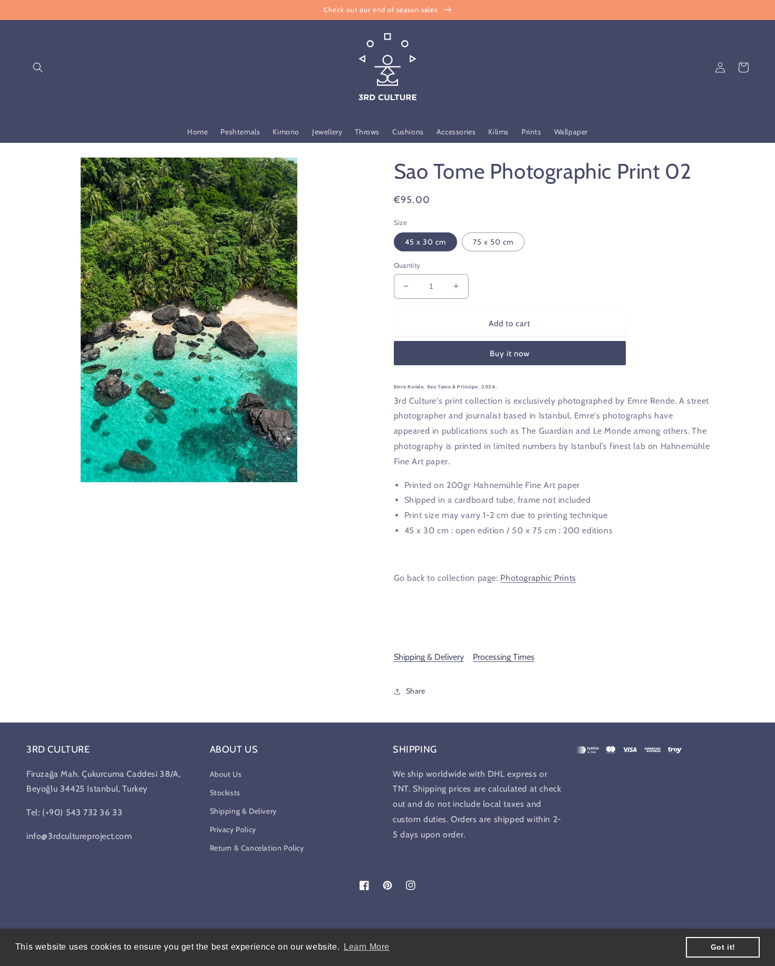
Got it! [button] (723, 947)
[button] (38, 67)
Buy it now (510, 353)
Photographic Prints (538, 578)
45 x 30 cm (425, 242)
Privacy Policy (233, 829)
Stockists (225, 792)
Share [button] (415, 691)
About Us (226, 774)
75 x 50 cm (493, 242)
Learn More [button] (367, 946)
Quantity (407, 265)
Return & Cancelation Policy (257, 848)
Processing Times (504, 657)
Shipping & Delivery (429, 657)
